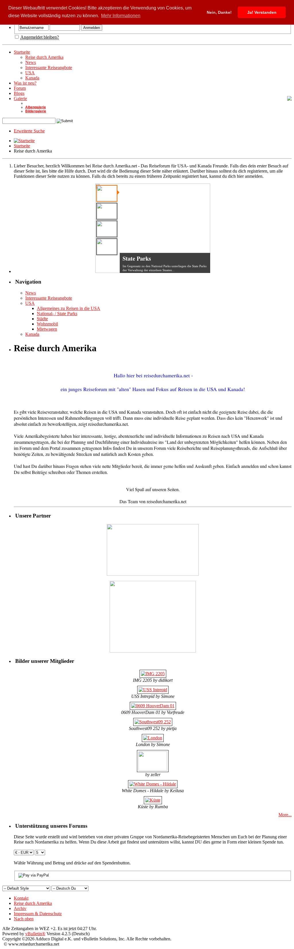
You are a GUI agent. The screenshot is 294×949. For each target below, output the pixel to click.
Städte (42, 318)
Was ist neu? (25, 83)
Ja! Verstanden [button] (261, 12)
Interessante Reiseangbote (48, 67)
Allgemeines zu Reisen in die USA (68, 308)
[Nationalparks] (106, 211)
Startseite (22, 52)
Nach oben (24, 918)
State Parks (137, 258)
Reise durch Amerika (44, 57)
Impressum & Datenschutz (38, 913)
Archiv (20, 908)
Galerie (20, 98)
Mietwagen (47, 329)
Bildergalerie (35, 111)
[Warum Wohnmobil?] (106, 246)
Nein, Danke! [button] (219, 12)
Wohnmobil (47, 323)
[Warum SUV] (106, 228)
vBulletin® (35, 933)
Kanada (32, 77)
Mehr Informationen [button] (120, 15)
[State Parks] (106, 193)
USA (30, 72)
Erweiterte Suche (29, 130)
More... (285, 814)
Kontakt (21, 898)
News (30, 62)
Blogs (19, 93)
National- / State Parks (57, 313)
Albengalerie (35, 107)
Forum (20, 88)
